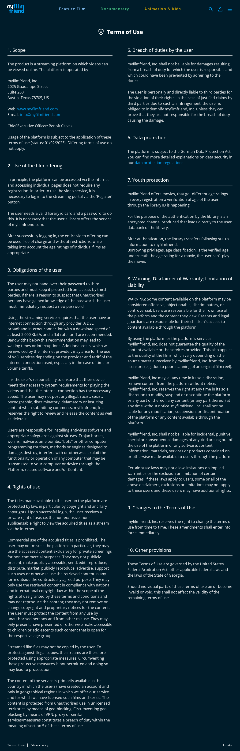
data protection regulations (159, 162)
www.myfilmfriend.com (37, 109)
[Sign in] (220, 9)
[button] (229, 9)
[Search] (211, 9)
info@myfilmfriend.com (40, 114)
